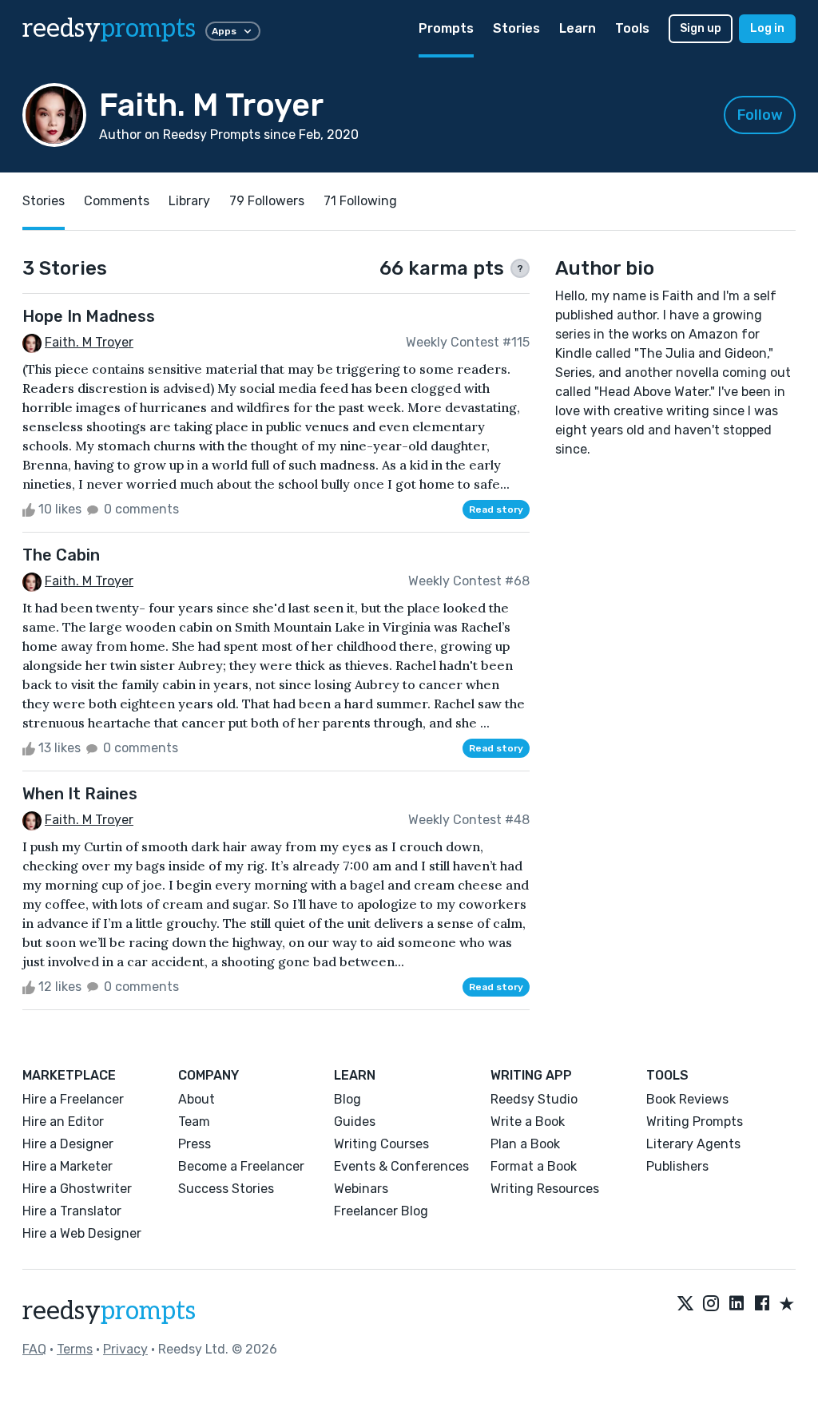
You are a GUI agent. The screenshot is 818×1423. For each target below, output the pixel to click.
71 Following (360, 200)
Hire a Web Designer (81, 1233)
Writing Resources (544, 1188)
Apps (224, 31)
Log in (767, 28)
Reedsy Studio (534, 1099)
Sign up (700, 28)
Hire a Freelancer (73, 1099)
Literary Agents (693, 1143)
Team (194, 1121)
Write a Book (527, 1121)
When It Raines (79, 793)
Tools (632, 28)
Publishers (677, 1166)
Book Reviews (687, 1099)
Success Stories (226, 1188)
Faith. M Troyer (89, 342)
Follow (760, 115)
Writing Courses (381, 1143)
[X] (685, 1304)
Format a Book (533, 1166)
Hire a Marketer (67, 1166)
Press (194, 1143)
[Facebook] (762, 1304)
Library (189, 200)
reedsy (109, 29)
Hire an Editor (63, 1121)
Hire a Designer (67, 1143)
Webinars (361, 1188)
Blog (347, 1099)
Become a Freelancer (241, 1166)
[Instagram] (711, 1304)
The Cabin (61, 555)
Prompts (446, 28)
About (196, 1099)
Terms (75, 1349)
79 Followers (266, 200)
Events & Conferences (401, 1166)
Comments (116, 200)
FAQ (34, 1349)
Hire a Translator (71, 1211)
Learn (577, 28)
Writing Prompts (694, 1121)
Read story (496, 509)
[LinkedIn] (736, 1304)
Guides (354, 1121)
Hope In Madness (88, 316)
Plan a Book (525, 1143)
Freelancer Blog (381, 1211)
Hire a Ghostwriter (77, 1188)
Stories (516, 28)
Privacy (125, 1349)
